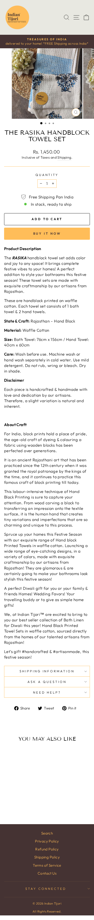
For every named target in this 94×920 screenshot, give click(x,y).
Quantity (47, 175)
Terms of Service (47, 865)
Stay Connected (46, 889)
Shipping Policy (47, 857)
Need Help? (47, 692)
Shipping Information (47, 671)
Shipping (64, 157)
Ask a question (47, 682)
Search (47, 833)
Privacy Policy (47, 841)
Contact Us (47, 873)
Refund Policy (47, 849)
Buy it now (47, 233)
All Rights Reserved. (47, 911)
